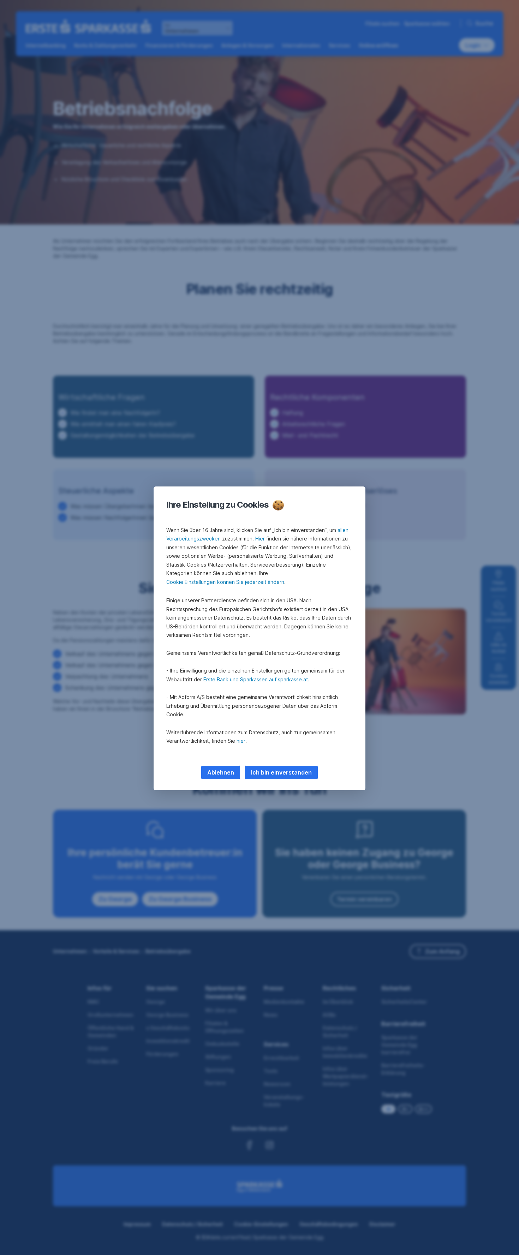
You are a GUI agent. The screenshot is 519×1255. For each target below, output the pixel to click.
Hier (260, 539)
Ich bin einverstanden (281, 772)
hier (241, 741)
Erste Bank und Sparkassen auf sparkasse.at (255, 679)
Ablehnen (220, 772)
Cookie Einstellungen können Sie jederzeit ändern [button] (225, 582)
